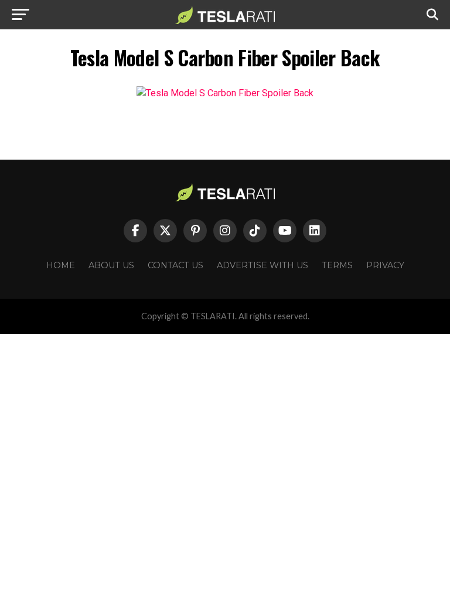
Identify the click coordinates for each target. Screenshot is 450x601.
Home (60, 265)
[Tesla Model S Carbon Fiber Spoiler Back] (225, 93)
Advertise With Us (262, 265)
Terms (337, 265)
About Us (111, 265)
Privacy (385, 265)
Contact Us (175, 265)
